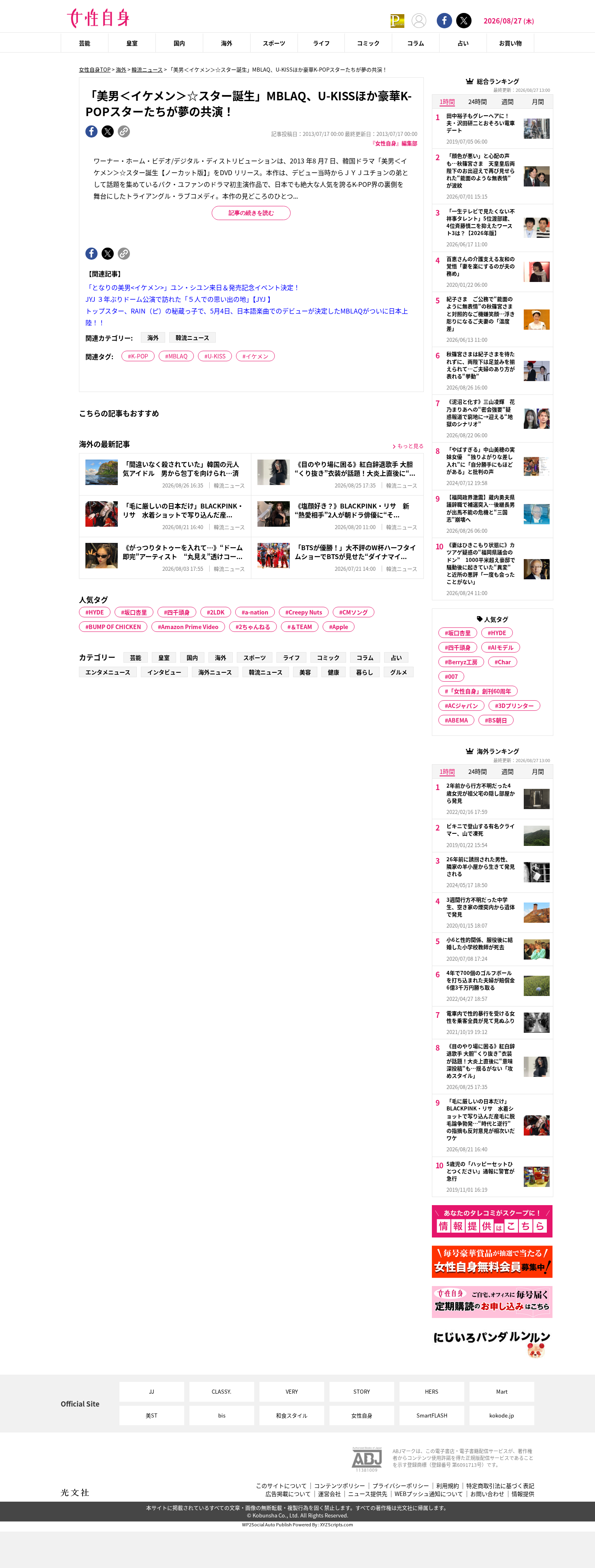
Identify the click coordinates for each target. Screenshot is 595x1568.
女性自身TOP (94, 69)
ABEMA (458, 720)
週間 (508, 101)
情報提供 (523, 1494)
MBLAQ (177, 356)
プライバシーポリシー (400, 1486)
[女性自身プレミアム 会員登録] (397, 20)
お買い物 (510, 43)
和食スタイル (292, 1415)
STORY (361, 1391)
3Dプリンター (516, 705)
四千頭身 (178, 612)
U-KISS (216, 356)
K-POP (139, 356)
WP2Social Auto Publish (267, 1524)
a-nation (256, 612)
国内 (179, 43)
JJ (151, 1391)
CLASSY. (222, 1391)
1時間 (447, 101)
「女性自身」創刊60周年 (479, 691)
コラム (415, 43)
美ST (151, 1415)
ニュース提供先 (367, 1494)
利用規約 (447, 1486)
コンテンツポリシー (339, 1486)
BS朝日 (497, 720)
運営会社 (329, 1494)
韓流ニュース (147, 69)
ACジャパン (463, 705)
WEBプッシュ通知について (429, 1494)
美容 (305, 672)
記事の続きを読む (251, 213)
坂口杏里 (135, 612)
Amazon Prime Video (190, 627)
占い (463, 43)
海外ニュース (215, 672)
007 (453, 676)
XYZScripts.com (336, 1524)
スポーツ (274, 43)
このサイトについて (281, 1486)
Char (504, 662)
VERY (292, 1391)
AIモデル (502, 647)
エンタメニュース (107, 672)
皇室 (132, 43)
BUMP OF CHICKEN (115, 627)
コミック (368, 43)
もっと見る (410, 445)
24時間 (477, 101)
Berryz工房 (463, 662)
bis (221, 1415)
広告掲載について (288, 1494)
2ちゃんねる (254, 627)
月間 (538, 101)
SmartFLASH (431, 1415)
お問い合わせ (487, 1494)
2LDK (217, 612)
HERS (431, 1391)
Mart (502, 1391)
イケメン (257, 356)
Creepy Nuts (305, 612)
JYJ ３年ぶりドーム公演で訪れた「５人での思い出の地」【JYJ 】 (179, 299)
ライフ (321, 43)
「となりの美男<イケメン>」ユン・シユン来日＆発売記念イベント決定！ (192, 287)
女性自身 (361, 1415)
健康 (333, 672)
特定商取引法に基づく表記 (500, 1486)
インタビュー (164, 672)
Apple (340, 627)
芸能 (84, 43)
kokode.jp (501, 1415)
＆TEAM (301, 627)
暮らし (364, 672)
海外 (226, 43)
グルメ (398, 672)
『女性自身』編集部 (393, 143)
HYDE (96, 612)
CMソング (355, 612)
